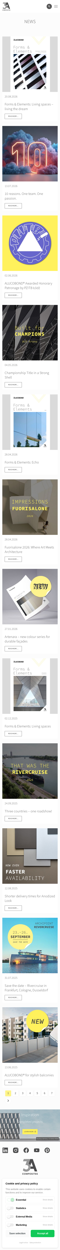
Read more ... (13, 116)
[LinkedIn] (5, 1150)
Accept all (42, 1233)
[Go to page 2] (8, 1101)
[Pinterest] (47, 1150)
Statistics (21, 1208)
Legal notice (23, 1242)
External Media (24, 1216)
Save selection (17, 1233)
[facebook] (26, 1150)
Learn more (29, 1131)
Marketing (21, 1225)
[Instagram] (16, 1150)
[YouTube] (37, 1150)
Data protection (35, 1242)
